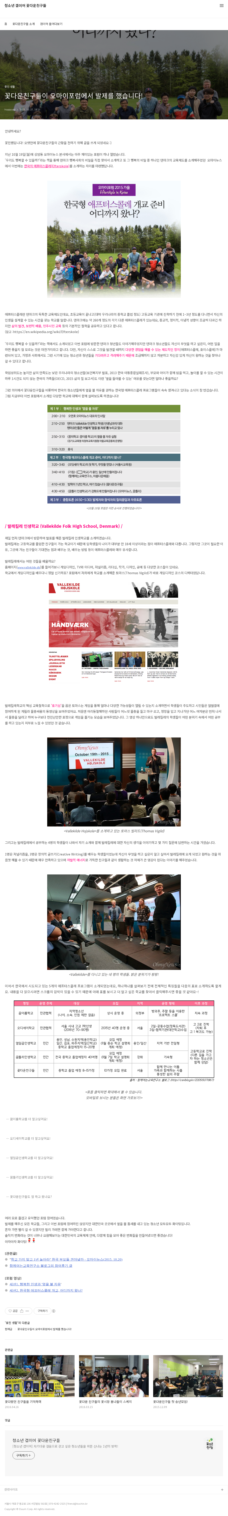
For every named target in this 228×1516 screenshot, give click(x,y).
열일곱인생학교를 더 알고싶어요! (31, 1158)
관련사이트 (11, 1489)
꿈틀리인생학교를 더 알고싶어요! (31, 1177)
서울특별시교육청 (15, 1504)
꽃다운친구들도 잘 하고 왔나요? (31, 1196)
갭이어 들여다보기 (51, 24)
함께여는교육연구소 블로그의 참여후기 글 (41, 1265)
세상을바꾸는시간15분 (18, 1511)
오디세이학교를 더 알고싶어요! (30, 1138)
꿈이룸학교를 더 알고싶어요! (29, 1119)
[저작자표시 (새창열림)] (53, 1311)
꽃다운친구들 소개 (23, 24)
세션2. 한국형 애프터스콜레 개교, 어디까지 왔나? (46, 1290)
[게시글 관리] (27, 1311)
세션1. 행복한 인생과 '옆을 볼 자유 (35, 1284)
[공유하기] (21, 1311)
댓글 (7, 1420)
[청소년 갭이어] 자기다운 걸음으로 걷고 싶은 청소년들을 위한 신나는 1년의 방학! (65, 1446)
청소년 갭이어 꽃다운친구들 (25, 5)
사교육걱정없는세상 (17, 1497)
